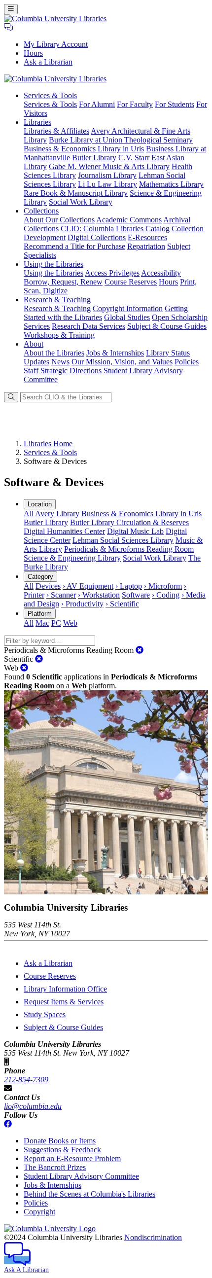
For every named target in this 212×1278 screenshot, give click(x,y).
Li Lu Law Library (107, 184)
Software (136, 595)
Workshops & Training (59, 335)
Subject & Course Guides (167, 326)
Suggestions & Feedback (62, 1149)
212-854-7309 (26, 1079)
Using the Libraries (53, 273)
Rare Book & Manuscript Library (76, 193)
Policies (187, 361)
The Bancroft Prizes (55, 1167)
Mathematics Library (171, 184)
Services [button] (50, 95)
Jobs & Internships (115, 353)
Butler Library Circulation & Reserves (129, 522)
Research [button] (57, 299)
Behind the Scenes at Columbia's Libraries (89, 1194)
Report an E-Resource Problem (72, 1158)
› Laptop (128, 586)
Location (40, 504)
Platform (40, 613)
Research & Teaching (57, 308)
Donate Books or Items (60, 1140)
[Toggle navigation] (11, 9)
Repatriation (146, 246)
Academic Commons (129, 219)
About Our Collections (59, 219)
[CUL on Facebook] (8, 1124)
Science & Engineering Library (72, 558)
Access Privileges (112, 273)
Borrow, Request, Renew (63, 282)
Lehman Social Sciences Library (123, 540)
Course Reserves (131, 282)
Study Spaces (45, 1014)
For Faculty (135, 104)
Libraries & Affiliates (56, 131)
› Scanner (61, 595)
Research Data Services (88, 326)
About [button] (33, 344)
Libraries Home (48, 443)
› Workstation (99, 595)
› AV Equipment (88, 586)
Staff (31, 370)
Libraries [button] (37, 122)
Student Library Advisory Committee (81, 1176)
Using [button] (53, 264)
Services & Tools (50, 104)
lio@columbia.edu (33, 1106)
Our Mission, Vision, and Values (122, 361)
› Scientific (122, 604)
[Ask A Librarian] (8, 27)
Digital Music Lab (135, 531)
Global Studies (127, 317)
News (60, 361)
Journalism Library (107, 175)
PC (56, 623)
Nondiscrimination (153, 1237)
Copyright (39, 1211)
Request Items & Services (64, 1001)
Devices (48, 586)
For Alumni (97, 104)
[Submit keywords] (11, 397)
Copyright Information (128, 308)
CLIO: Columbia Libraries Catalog (115, 228)
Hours (33, 53)
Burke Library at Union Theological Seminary (121, 140)
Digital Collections (97, 237)
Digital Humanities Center (64, 531)
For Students (174, 104)
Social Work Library (80, 202)
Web (70, 623)
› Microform (163, 586)
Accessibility (161, 273)
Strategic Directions (71, 370)
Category (40, 576)
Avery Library (57, 513)
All (29, 513)
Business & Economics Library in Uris (84, 148)
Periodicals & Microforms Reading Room (129, 549)
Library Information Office (65, 989)
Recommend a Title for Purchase (74, 246)
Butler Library (94, 157)
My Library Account (56, 44)
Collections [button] (41, 211)
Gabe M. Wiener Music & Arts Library (109, 166)
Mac (42, 623)
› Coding (165, 595)
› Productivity (82, 604)
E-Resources (147, 237)
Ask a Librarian (48, 62)
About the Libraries (54, 353)
